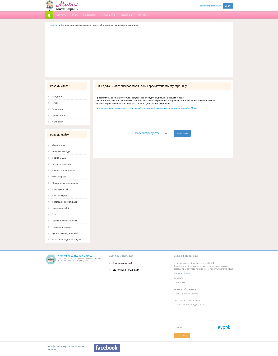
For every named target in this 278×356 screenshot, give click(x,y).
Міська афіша (59, 176)
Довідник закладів (61, 151)
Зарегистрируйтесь (148, 133)
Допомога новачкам (126, 269)
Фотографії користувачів (64, 201)
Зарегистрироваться (210, 5)
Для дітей (57, 96)
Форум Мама (59, 157)
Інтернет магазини (61, 164)
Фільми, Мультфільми (63, 170)
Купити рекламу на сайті (65, 233)
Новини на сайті (60, 208)
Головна (53, 25)
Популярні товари (61, 227)
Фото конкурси (59, 195)
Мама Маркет (59, 145)
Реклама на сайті (123, 263)
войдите (182, 133)
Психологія (57, 109)
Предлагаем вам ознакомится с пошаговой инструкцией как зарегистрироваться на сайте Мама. (147, 108)
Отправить (182, 335)
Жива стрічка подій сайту (65, 183)
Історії (55, 103)
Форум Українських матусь (75, 255)
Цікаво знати (58, 115)
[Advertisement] (139, 50)
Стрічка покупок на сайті (64, 220)
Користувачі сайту (61, 189)
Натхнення (57, 121)
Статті (55, 214)
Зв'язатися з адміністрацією (66, 239)
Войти (228, 6)
